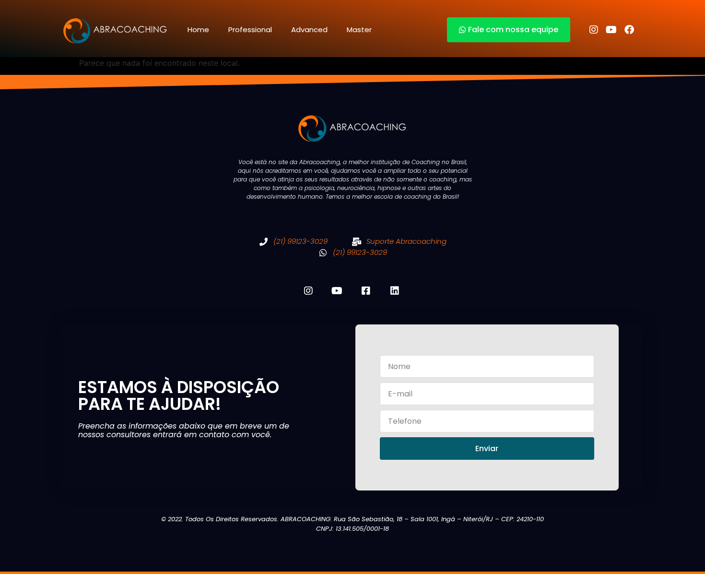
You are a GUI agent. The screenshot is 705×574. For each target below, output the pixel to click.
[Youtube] (611, 29)
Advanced (309, 29)
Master (359, 29)
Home (198, 29)
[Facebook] (629, 29)
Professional (250, 29)
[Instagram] (593, 29)
